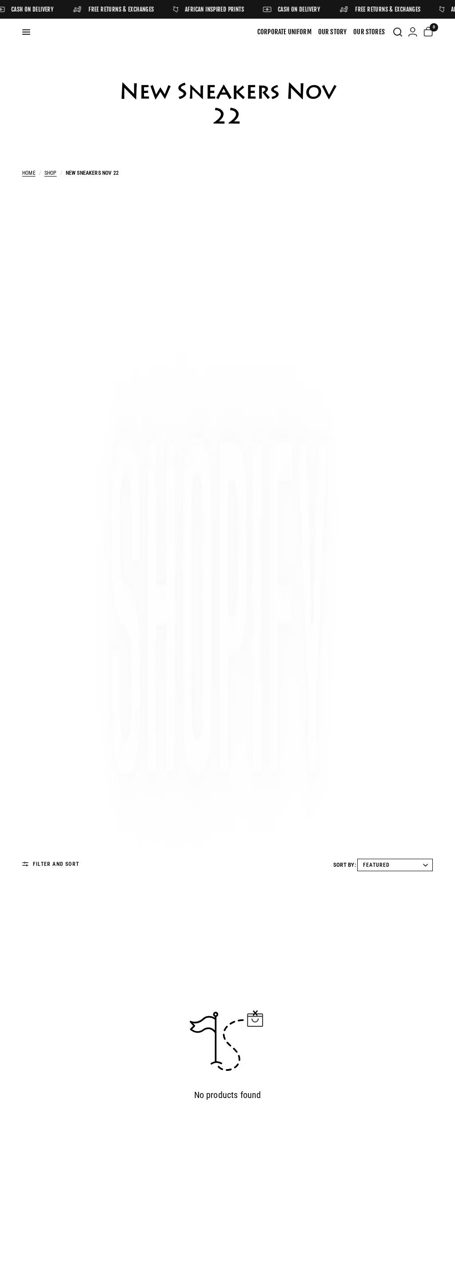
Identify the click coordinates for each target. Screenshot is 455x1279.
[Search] (397, 32)
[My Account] (412, 32)
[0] (426, 32)
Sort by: (344, 864)
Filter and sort (56, 864)
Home (29, 173)
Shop (50, 173)
